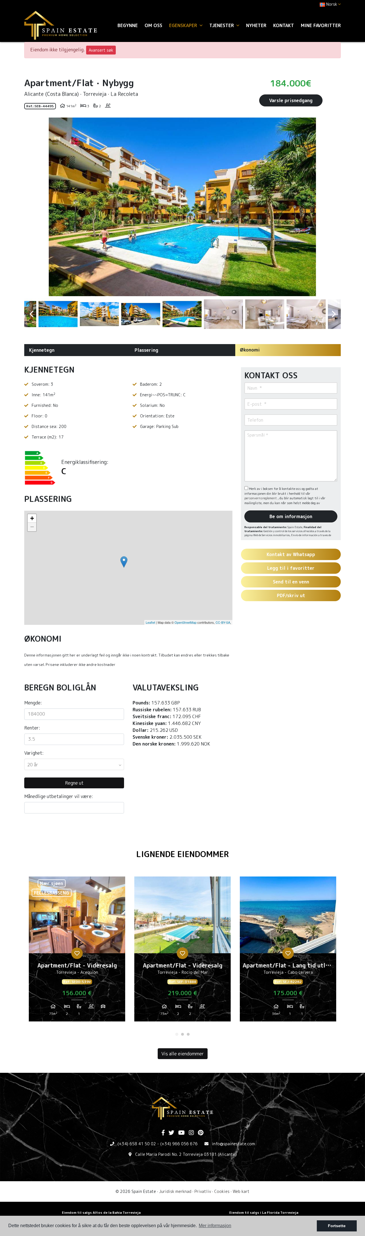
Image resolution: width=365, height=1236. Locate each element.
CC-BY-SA (223, 622)
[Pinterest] (200, 1133)
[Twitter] (171, 1133)
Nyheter (256, 25)
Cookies (222, 1191)
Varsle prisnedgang (291, 100)
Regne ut (74, 783)
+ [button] (32, 518)
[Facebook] (163, 1133)
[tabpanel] (77, 951)
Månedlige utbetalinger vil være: (58, 796)
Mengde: (33, 703)
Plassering (146, 350)
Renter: (32, 728)
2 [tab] (182, 1034)
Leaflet (150, 622)
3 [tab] (188, 1034)
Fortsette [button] (337, 1225)
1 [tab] (176, 1034)
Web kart (241, 1191)
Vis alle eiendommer (182, 1054)
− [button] (32, 526)
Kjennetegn (41, 350)
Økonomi (250, 350)
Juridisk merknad (175, 1191)
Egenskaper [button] (183, 25)
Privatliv (202, 1191)
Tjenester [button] (222, 25)
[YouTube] (181, 1133)
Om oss (153, 25)
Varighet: (34, 753)
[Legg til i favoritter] (77, 953)
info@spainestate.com (233, 1143)
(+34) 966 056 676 (179, 1143)
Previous (31, 207)
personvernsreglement (261, 498)
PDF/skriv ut (291, 595)
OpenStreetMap (185, 622)
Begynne (127, 25)
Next (334, 207)
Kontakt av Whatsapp (291, 554)
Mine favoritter (321, 25)
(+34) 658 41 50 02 (136, 1143)
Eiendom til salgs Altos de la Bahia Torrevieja (101, 1212)
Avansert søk (101, 50)
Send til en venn (291, 582)
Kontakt (283, 25)
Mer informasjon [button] (215, 1225)
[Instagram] (191, 1133)
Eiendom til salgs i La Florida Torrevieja (263, 1212)
